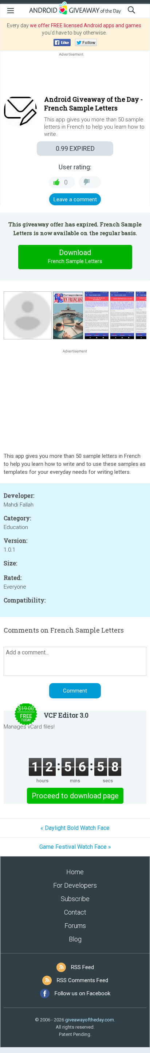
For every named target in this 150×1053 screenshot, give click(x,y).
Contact (75, 912)
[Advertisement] (75, 75)
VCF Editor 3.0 (66, 715)
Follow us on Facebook (82, 993)
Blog (75, 939)
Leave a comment (75, 199)
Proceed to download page (75, 795)
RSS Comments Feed (82, 980)
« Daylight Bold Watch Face (75, 827)
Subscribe (75, 899)
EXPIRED (75, 148)
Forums (75, 925)
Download (75, 256)
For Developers (75, 885)
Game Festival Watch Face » (75, 846)
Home (75, 872)
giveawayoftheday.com (89, 1019)
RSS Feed (82, 967)
